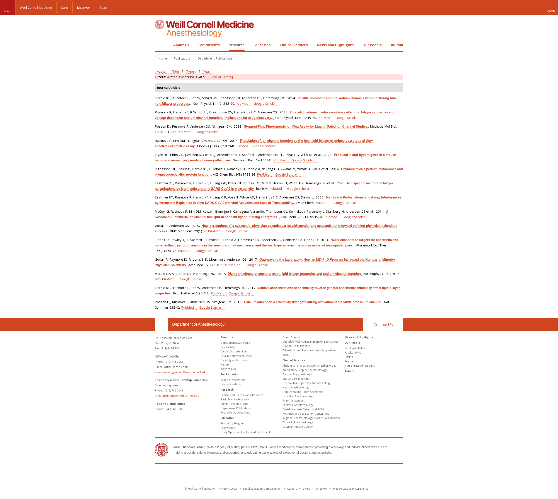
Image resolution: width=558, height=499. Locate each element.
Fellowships (228, 428)
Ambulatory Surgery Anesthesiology (304, 370)
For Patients (209, 45)
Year (206, 71)
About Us (181, 45)
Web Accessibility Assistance (350, 488)
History (225, 364)
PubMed (242, 103)
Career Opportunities (234, 351)
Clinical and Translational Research (242, 395)
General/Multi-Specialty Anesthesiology (306, 383)
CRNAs (349, 357)
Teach (103, 7)
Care (64, 7)
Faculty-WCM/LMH (356, 348)
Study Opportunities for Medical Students (246, 432)
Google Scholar (264, 103)
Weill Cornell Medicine (36, 7)
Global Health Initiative (296, 346)
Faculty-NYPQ (353, 352)
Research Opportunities (235, 412)
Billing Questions (231, 384)
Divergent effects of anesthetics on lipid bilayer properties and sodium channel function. (295, 273)
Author (162, 71)
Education (262, 45)
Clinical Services (294, 45)
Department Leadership (235, 343)
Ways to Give (228, 369)
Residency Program (233, 423)
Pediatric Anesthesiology (297, 405)
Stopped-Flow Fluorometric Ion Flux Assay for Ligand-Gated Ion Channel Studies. (306, 126)
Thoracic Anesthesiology (297, 422)
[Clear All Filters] (221, 77)
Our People (372, 45)
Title (175, 71)
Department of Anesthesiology (198, 324)
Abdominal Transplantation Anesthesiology (309, 365)
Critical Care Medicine (295, 379)
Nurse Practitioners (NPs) (360, 365)
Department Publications (236, 408)
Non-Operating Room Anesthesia (302, 392)
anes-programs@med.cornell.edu (177, 396)
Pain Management (293, 400)
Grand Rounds (291, 337)
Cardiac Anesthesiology (297, 374)
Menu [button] (7, 11)
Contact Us (383, 325)
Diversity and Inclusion (234, 360)
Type (190, 71)
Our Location (161, 324)
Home (159, 45)
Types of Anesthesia (233, 380)
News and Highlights (335, 45)
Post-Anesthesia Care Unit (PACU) (303, 409)
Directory (321, 488)
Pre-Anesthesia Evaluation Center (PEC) (306, 413)
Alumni (397, 45)
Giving (306, 488)
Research (237, 45)
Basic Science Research (235, 399)
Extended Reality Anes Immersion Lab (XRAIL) (310, 341)
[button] (550, 7)
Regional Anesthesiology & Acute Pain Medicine (311, 418)
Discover (83, 7)
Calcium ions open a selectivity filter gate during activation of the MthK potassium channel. (313, 302)
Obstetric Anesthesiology (298, 396)
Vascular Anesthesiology (297, 427)
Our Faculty (228, 347)
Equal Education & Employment (262, 488)
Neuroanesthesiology (295, 387)
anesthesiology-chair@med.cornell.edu (181, 372)
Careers (292, 488)
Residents (351, 361)
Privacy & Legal (228, 488)
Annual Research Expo (234, 404)
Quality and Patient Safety (236, 356)
